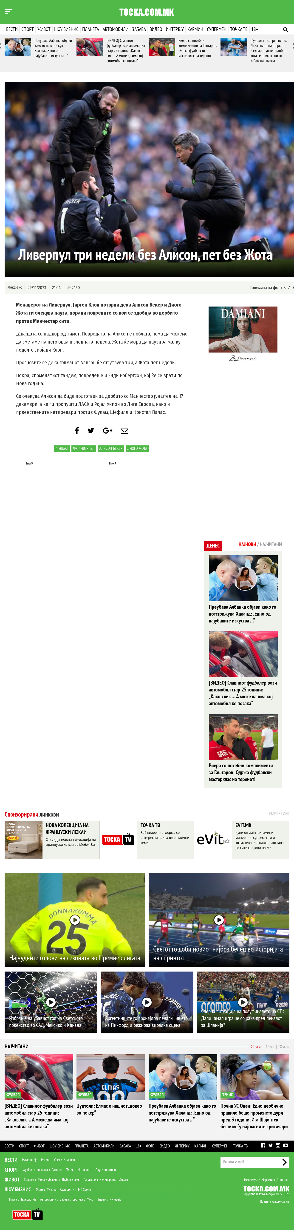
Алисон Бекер (110, 448)
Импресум (250, 1180)
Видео (156, 29)
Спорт (27, 29)
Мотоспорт (84, 1170)
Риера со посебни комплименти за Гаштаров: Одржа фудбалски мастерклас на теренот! (197, 48)
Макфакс (14, 287)
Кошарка (42, 1170)
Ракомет (57, 1170)
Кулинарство (108, 1180)
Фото (150, 1146)
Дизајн (123, 1180)
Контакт (284, 1180)
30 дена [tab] (284, 1047)
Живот (44, 29)
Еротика (78, 1199)
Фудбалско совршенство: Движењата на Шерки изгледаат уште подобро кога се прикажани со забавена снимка (269, 50)
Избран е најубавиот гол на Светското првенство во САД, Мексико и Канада (46, 1022)
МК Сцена (84, 1189)
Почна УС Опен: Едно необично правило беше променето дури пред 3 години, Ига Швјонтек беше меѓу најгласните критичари (254, 1116)
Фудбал (62, 448)
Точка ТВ (239, 29)
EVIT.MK (243, 825)
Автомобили (115, 29)
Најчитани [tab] (271, 545)
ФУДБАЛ (13, 1094)
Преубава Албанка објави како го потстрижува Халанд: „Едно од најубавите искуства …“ (53, 48)
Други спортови (105, 1170)
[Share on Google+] (107, 431)
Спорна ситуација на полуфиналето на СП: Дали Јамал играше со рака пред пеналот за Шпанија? (242, 1018)
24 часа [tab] (255, 1047)
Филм (39, 1189)
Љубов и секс (70, 1180)
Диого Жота (137, 448)
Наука (13, 1199)
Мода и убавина (48, 1180)
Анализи (69, 1160)
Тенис (70, 1170)
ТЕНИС (227, 1094)
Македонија (29, 1160)
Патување (89, 1180)
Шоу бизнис (66, 29)
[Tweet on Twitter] (91, 431)
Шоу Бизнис (18, 1189)
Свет (57, 1160)
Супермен (216, 29)
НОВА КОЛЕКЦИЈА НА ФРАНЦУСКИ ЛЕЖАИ (67, 829)
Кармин (195, 29)
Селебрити (67, 1189)
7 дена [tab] (270, 1047)
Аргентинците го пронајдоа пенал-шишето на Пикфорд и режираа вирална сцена (146, 1022)
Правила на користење (274, 1201)
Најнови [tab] (247, 545)
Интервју (175, 29)
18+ (254, 29)
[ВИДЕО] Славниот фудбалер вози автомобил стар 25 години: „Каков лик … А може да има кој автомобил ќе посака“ (126, 50)
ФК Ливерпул (83, 448)
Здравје (29, 1180)
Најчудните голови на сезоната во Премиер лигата (74, 958)
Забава (139, 29)
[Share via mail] (124, 431)
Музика (51, 1189)
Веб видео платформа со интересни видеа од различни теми (165, 837)
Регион (45, 1160)
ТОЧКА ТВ (150, 825)
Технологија (28, 1199)
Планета (90, 29)
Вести (12, 29)
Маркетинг (268, 1180)
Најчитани (16, 1046)
